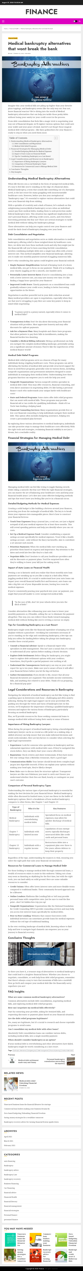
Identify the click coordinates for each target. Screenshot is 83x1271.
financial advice (10, 1192)
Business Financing (11, 1183)
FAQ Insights (16, 172)
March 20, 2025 (25, 1088)
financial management (13, 1206)
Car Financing (9, 1188)
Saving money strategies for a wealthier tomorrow (23, 1117)
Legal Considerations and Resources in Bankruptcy (32, 159)
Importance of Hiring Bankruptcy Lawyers (30, 161)
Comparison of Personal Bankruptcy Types (30, 164)
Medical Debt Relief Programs (26, 146)
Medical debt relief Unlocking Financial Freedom (28, 1083)
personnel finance (11, 1219)
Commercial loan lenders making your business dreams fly (27, 1109)
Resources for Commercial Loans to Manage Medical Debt (36, 166)
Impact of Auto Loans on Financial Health (30, 154)
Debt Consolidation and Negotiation (28, 144)
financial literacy (10, 1201)
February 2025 (9, 1145)
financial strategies (11, 1210)
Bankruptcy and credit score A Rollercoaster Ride (74, 1255)
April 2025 (8, 1137)
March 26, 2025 (19, 53)
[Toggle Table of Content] (55, 138)
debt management (43, 1050)
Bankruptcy (8, 1165)
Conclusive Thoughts (19, 169)
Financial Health (13, 38)
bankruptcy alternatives (19, 1050)
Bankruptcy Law (10, 1175)
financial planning (55, 1050)
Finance (41, 11)
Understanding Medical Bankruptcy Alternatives (31, 141)
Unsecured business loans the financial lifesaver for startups (27, 1104)
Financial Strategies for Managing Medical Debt (31, 149)
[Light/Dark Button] (75, 21)
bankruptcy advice (11, 1170)
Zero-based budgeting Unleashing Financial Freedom (24, 1113)
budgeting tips (32, 1050)
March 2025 (8, 1141)
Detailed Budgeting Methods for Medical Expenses (33, 151)
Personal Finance (10, 1215)
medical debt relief (67, 1050)
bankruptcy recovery (12, 1179)
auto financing (9, 1161)
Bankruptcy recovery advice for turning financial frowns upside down (31, 1122)
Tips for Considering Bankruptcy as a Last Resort (33, 156)
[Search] (79, 21)
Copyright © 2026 (32, 1268)
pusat (11, 53)
